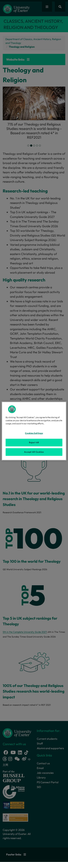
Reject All (34, 442)
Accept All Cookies (34, 452)
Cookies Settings (34, 433)
